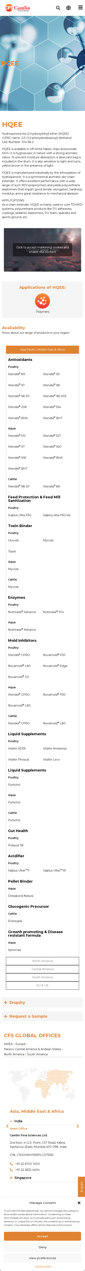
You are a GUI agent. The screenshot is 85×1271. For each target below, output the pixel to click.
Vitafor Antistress (55, 748)
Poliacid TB (15, 845)
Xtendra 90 (51, 374)
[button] (79, 1203)
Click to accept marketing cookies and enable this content (42, 250)
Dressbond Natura (20, 896)
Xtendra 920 (52, 446)
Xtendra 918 (17, 458)
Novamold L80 (19, 666)
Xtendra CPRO (19, 655)
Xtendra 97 (16, 385)
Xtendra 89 (16, 374)
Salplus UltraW (54, 870)
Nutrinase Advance (22, 612)
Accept (42, 1236)
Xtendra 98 (51, 385)
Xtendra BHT (52, 418)
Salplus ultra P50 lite (57, 515)
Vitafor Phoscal (18, 759)
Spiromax (14, 950)
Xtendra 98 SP (19, 396)
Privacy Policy (43, 1266)
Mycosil (48, 540)
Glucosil (13, 540)
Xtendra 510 (17, 436)
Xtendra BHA (18, 418)
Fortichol (14, 785)
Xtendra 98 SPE (55, 396)
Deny (43, 1247)
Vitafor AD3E (17, 748)
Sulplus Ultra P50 (19, 515)
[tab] (42, 350)
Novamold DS (18, 677)
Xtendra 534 (52, 407)
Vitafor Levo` (52, 759)
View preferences (42, 1258)
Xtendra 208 (17, 407)
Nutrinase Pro (53, 612)
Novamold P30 (54, 655)
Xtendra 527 (52, 436)
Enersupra (15, 921)
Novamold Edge (55, 666)
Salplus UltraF (19, 870)
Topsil (12, 551)
